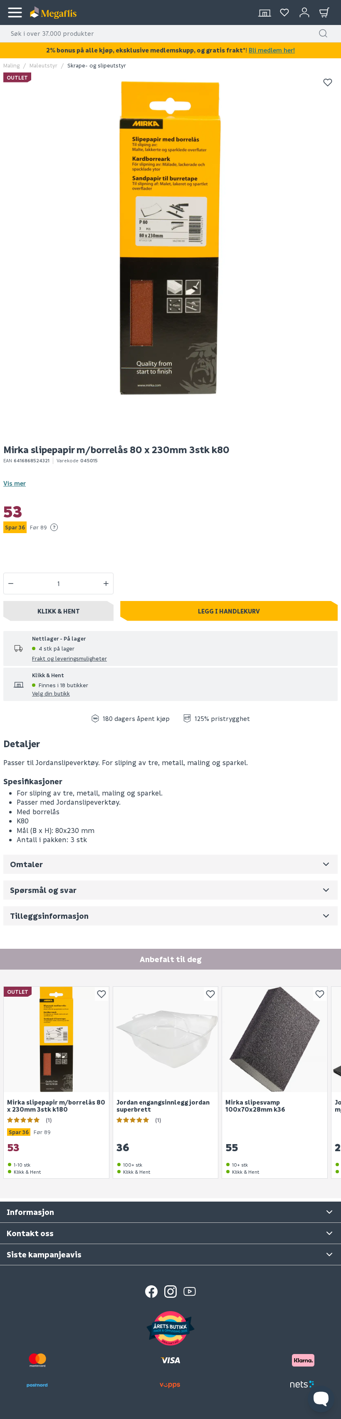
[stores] (264, 12)
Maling (11, 65)
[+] (106, 583)
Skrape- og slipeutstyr (96, 65)
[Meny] (15, 12)
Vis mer (14, 483)
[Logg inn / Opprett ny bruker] (304, 12)
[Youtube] (189, 1291)
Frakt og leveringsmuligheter (69, 658)
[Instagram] (170, 1291)
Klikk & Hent (58, 611)
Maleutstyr (43, 65)
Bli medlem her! (272, 50)
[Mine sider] (284, 12)
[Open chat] (321, 1399)
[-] (11, 583)
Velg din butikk (51, 693)
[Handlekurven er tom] (324, 12)
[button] (323, 33)
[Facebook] (151, 1291)
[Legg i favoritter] (327, 82)
